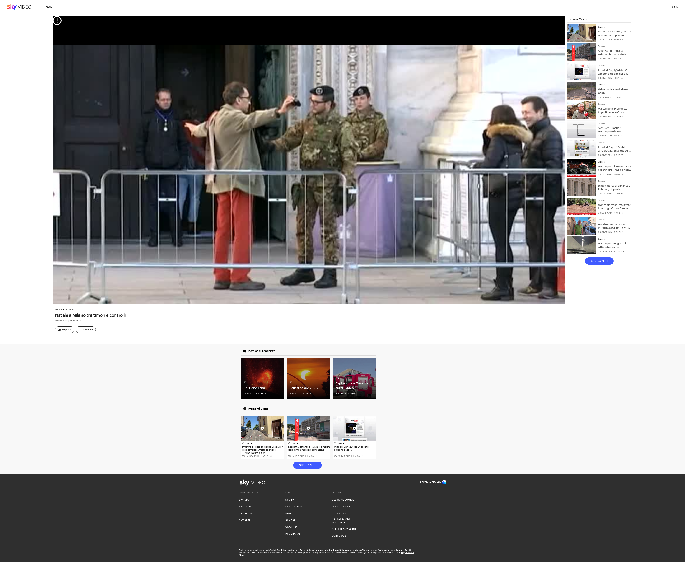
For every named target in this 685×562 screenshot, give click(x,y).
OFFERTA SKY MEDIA (344, 529)
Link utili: (337, 492)
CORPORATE (339, 536)
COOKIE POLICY (341, 506)
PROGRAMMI (293, 533)
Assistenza (389, 550)
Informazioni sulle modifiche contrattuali (337, 550)
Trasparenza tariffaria (372, 550)
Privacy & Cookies (308, 550)
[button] (64, 329)
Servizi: (289, 492)
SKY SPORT (246, 499)
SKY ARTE (245, 520)
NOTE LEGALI (339, 513)
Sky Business (294, 506)
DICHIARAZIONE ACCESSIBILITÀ (341, 521)
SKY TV (289, 499)
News (58, 309)
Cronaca (70, 309)
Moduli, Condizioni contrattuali (284, 550)
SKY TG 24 (245, 506)
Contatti (400, 550)
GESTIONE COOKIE (343, 499)
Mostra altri (599, 261)
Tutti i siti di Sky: (249, 492)
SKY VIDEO (245, 513)
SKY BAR (290, 520)
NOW (288, 513)
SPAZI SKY (291, 527)
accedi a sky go (430, 482)
